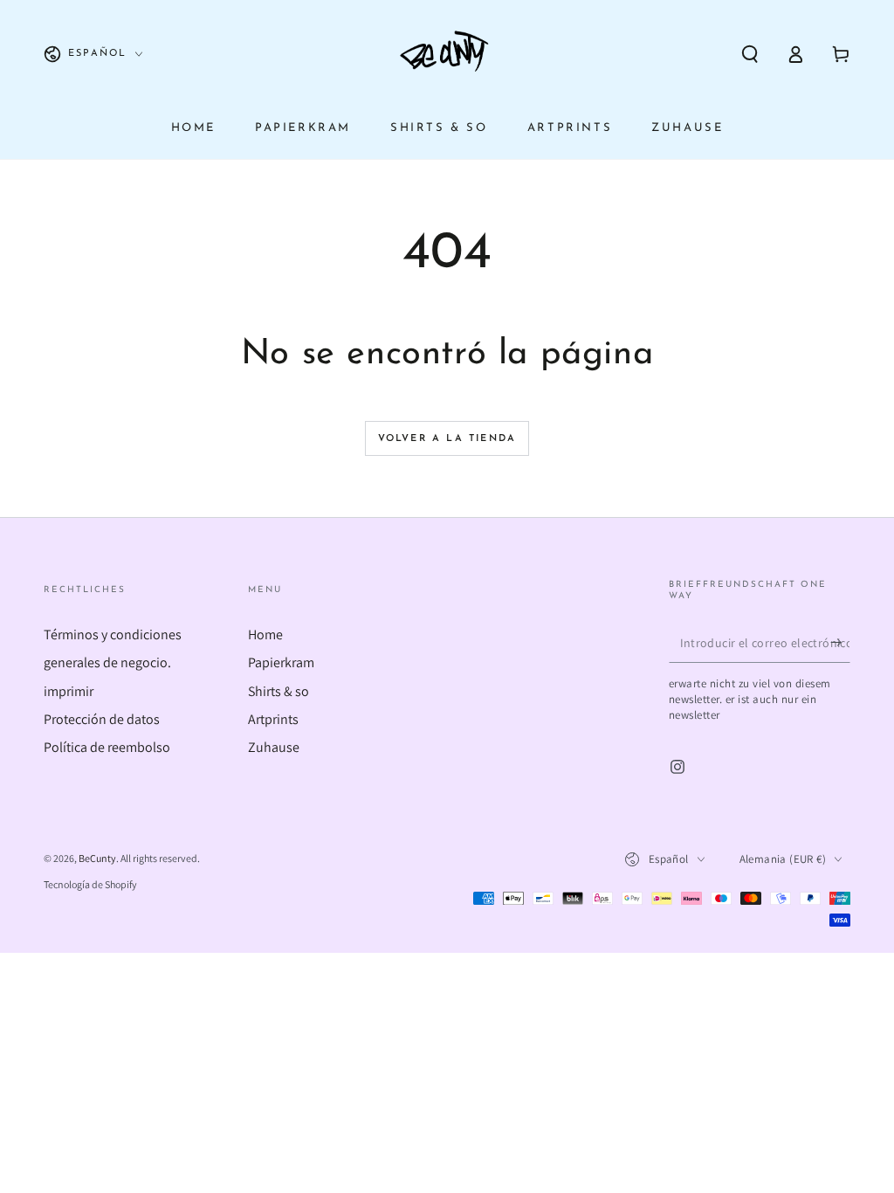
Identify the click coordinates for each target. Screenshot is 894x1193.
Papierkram (281, 662)
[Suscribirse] (840, 643)
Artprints (273, 719)
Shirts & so (278, 691)
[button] (750, 54)
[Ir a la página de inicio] (447, 54)
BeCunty (97, 858)
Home (265, 634)
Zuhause (273, 747)
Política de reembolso (107, 747)
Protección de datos (102, 719)
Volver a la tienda (447, 439)
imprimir (68, 691)
